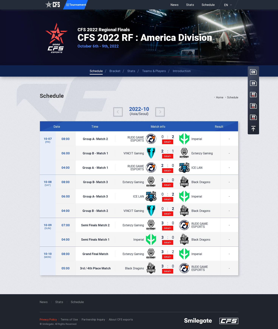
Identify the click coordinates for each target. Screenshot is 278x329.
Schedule (208, 5)
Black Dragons (200, 182)
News (175, 5)
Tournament (77, 4)
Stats (190, 5)
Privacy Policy (48, 319)
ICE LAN (196, 167)
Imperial (196, 138)
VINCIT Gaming (133, 153)
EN (226, 4)
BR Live (253, 94)
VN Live (253, 117)
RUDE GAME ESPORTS (135, 139)
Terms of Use (69, 319)
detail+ (167, 141)
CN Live (253, 106)
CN (253, 72)
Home (219, 97)
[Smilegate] (198, 321)
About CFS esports (121, 319)
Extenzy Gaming (202, 153)
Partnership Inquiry (93, 319)
